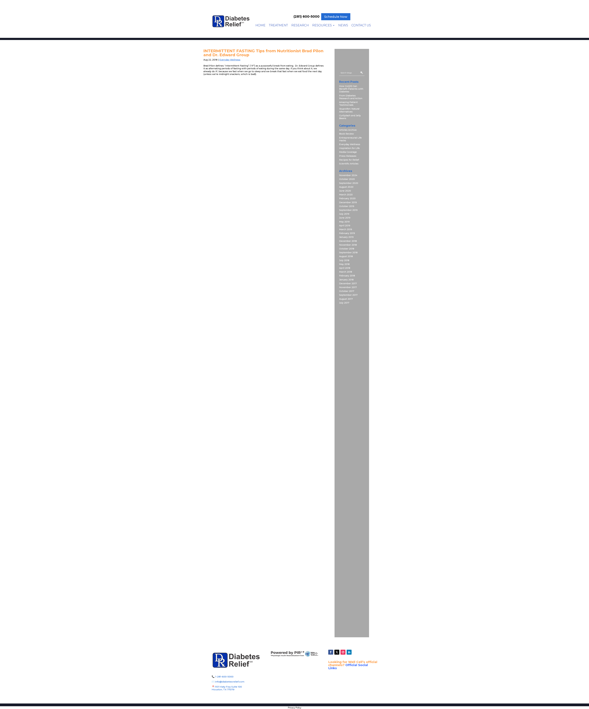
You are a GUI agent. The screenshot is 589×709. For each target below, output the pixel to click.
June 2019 (344, 217)
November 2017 (348, 287)
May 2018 (344, 264)
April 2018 (344, 268)
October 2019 (346, 206)
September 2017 (348, 295)
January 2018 (346, 279)
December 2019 (348, 202)
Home (260, 25)
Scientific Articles (348, 163)
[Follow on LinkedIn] (349, 652)
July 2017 (344, 302)
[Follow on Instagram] (343, 652)
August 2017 (346, 299)
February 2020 (347, 198)
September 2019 (348, 210)
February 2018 (347, 275)
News (343, 25)
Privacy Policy (294, 707)
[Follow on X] (336, 652)
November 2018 (348, 244)
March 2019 (345, 229)
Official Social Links (348, 666)
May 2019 (344, 221)
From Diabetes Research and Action (350, 97)
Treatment (278, 25)
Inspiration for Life (349, 148)
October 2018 (346, 248)
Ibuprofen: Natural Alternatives (349, 110)
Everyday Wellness (229, 59)
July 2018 (344, 260)
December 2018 (348, 241)
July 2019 (344, 214)
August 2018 (346, 256)
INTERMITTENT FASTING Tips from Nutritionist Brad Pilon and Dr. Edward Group (263, 52)
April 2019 (344, 225)
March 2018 (345, 271)
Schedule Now (335, 17)
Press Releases (347, 156)
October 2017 (346, 291)
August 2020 (346, 187)
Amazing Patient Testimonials (348, 103)
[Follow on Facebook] (330, 652)
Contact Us (361, 25)
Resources (322, 25)
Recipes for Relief (349, 159)
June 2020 (345, 190)
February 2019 (347, 233)
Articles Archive (348, 130)
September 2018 (348, 252)
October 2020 (347, 179)
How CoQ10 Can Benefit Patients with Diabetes (351, 89)
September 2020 (348, 183)
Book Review (346, 133)
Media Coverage (348, 152)
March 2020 (346, 194)
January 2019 (346, 237)
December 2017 (348, 283)
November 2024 (348, 175)
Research (300, 25)
